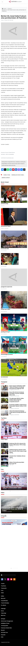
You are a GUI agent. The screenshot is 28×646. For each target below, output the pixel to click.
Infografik (3, 516)
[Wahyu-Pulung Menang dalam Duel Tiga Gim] (4, 464)
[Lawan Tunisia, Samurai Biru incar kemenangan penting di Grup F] (14, 322)
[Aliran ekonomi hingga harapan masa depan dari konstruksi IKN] (14, 239)
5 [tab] (18, 491)
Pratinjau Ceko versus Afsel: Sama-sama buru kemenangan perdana (13, 353)
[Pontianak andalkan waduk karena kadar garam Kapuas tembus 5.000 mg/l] (4, 406)
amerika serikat (6, 177)
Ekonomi (3, 598)
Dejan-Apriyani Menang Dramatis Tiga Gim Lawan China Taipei (14, 438)
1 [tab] (10, 491)
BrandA (3, 630)
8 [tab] (19, 514)
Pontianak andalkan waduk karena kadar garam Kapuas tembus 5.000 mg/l (17, 406)
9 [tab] (20, 514)
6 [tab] (15, 514)
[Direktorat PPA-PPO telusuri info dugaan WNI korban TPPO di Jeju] (4, 445)
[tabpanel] (14, 481)
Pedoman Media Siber (6, 627)
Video (2, 492)
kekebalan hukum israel (18, 174)
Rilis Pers (3, 615)
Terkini (2, 583)
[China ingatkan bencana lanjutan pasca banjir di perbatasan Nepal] (14, 216)
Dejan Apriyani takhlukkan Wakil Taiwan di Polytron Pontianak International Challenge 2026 (17, 387)
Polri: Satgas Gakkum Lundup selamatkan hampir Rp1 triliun (12, 308)
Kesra (2, 610)
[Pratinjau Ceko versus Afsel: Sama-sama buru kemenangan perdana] (14, 344)
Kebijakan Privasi (5, 623)
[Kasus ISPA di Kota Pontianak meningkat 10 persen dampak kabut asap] (4, 394)
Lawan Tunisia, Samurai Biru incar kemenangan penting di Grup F (13, 331)
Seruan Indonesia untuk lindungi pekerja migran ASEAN (13, 563)
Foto (2, 469)
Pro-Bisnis (3, 605)
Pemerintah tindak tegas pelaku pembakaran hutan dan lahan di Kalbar (13, 509)
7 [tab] (17, 514)
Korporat (3, 634)
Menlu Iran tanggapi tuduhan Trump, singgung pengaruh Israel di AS (13, 286)
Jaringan (3, 618)
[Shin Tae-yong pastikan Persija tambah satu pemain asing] (14, 194)
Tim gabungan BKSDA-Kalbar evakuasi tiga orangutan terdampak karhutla (16, 400)
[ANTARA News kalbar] (15, 1)
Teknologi (3, 613)
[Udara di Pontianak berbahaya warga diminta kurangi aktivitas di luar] (4, 412)
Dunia (9, 8)
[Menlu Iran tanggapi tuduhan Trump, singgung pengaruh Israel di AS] (14, 277)
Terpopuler (4, 382)
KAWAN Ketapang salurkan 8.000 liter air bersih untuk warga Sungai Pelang (17, 451)
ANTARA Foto (4, 632)
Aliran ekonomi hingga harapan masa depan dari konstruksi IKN (14, 248)
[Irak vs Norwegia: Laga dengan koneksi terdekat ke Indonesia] (14, 367)
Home (4, 8)
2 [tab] (12, 491)
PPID (2, 637)
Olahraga (3, 608)
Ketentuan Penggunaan (7, 621)
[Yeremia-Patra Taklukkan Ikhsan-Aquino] (4, 458)
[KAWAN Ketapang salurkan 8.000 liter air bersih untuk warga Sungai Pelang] (4, 451)
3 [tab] (14, 491)
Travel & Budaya (5, 603)
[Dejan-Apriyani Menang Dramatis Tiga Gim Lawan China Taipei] (14, 430)
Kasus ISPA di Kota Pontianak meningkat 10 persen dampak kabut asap (16, 393)
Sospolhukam (4, 600)
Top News (4, 418)
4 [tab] (16, 491)
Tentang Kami (4, 625)
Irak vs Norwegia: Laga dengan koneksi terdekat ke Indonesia (14, 376)
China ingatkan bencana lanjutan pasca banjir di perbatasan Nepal (13, 225)
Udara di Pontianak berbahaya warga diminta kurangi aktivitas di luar (17, 412)
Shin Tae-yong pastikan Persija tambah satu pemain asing (12, 203)
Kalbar (2, 596)
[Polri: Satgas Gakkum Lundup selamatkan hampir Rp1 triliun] (14, 299)
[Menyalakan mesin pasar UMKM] (10, 258)
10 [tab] (22, 514)
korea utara (7, 174)
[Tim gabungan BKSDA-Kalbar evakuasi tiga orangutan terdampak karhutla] (4, 400)
